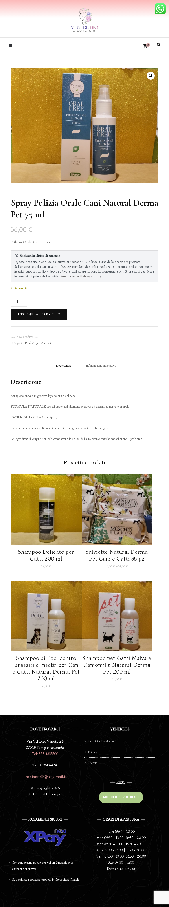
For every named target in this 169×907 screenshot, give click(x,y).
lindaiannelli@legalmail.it (45, 776)
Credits (92, 763)
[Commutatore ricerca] (158, 44)
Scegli (117, 513)
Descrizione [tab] (64, 366)
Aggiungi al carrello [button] (46, 510)
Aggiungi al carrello (38, 314)
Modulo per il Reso (121, 797)
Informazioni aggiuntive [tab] (101, 366)
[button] (151, 76)
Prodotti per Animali (38, 343)
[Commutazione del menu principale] (11, 46)
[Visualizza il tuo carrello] (145, 46)
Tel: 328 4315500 (45, 753)
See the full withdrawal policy (81, 276)
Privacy (93, 752)
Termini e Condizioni (101, 741)
